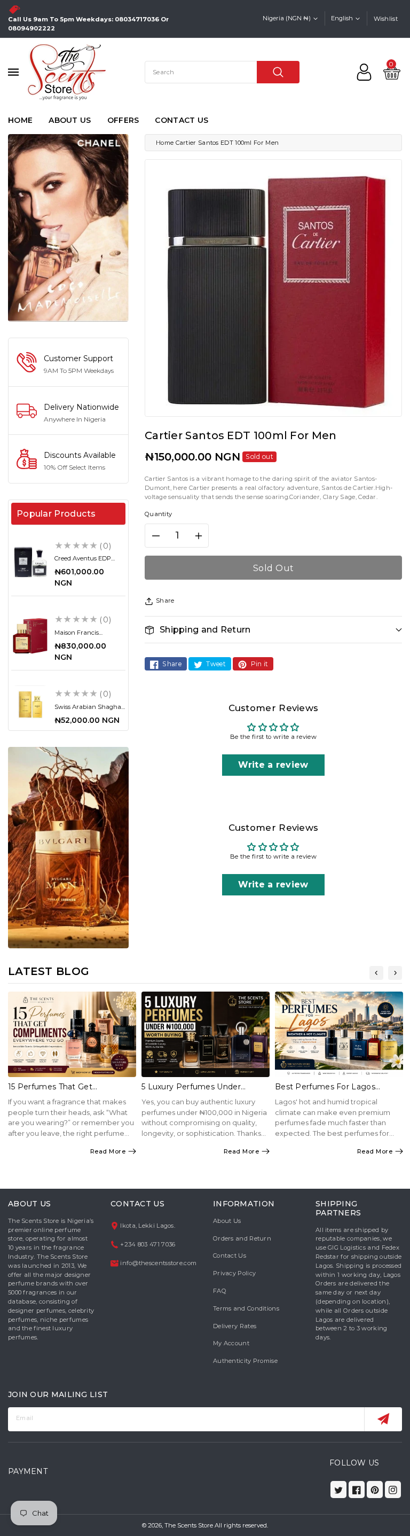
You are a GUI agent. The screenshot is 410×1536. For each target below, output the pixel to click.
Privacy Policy (234, 1273)
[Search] (278, 72)
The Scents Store (188, 1525)
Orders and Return (242, 1238)
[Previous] (376, 973)
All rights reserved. (241, 1525)
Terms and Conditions (246, 1308)
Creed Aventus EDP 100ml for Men (82, 562)
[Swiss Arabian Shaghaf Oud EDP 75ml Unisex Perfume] (30, 704)
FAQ (219, 1291)
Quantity (158, 514)
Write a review (273, 765)
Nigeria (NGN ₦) (287, 18)
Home (165, 142)
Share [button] (165, 600)
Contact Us (229, 1255)
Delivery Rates (234, 1326)
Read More (108, 1151)
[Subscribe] (383, 1419)
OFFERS (123, 120)
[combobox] (222, 72)
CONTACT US (181, 120)
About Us (227, 1221)
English (342, 18)
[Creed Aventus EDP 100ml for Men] (30, 562)
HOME (20, 120)
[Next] (395, 973)
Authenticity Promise (245, 1361)
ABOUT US (70, 120)
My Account (231, 1343)
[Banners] (68, 227)
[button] (273, 630)
